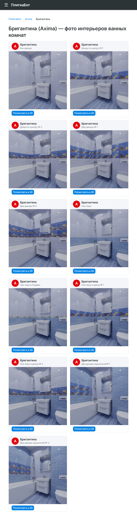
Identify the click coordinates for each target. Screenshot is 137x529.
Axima (28, 18)
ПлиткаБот (15, 18)
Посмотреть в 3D (23, 113)
